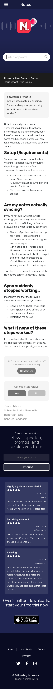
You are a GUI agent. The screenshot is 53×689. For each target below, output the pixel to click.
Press (11, 649)
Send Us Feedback (15, 419)
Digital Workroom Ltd (26, 678)
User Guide (26, 649)
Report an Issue (13, 414)
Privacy (26, 655)
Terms (41, 649)
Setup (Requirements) (19, 96)
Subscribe (26, 467)
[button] (17, 393)
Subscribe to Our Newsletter (21, 410)
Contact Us (26, 370)
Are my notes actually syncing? (24, 101)
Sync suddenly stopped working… (25, 105)
